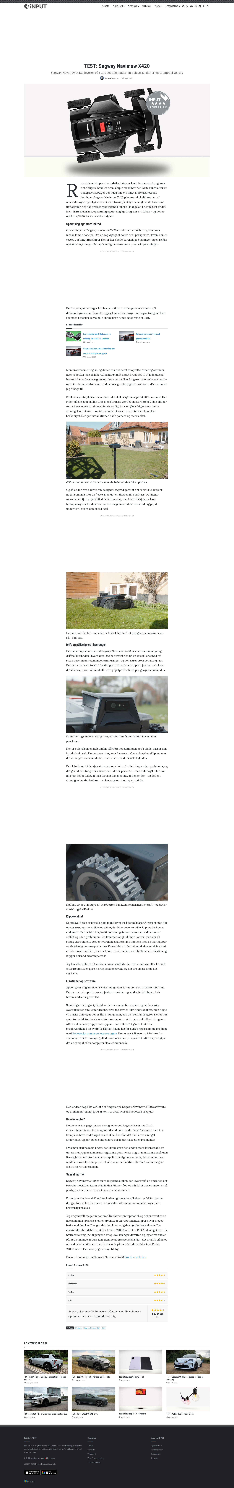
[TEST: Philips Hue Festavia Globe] (188, 1399)
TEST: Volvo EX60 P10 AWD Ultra (85, 1414)
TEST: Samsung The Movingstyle (132, 1414)
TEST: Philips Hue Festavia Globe (180, 1414)
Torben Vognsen (111, 78)
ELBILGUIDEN (118, 6)
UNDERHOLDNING (171, 6)
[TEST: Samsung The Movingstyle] (140, 1399)
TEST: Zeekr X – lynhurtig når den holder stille (91, 1377)
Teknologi (91, 1454)
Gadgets (91, 1450)
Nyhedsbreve (156, 1445)
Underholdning (94, 1462)
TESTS (157, 6)
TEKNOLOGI (146, 6)
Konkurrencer (157, 1450)
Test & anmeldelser (95, 1458)
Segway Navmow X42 (91, 1328)
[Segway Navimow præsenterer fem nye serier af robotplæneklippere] (73, 351)
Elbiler (90, 1445)
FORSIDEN (105, 6)
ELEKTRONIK (132, 6)
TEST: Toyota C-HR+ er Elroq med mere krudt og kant (45, 1414)
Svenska (30, 1482)
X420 (103, 1328)
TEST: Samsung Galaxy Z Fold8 (131, 1377)
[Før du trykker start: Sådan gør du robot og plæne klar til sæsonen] (73, 336)
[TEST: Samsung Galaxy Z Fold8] (140, 1362)
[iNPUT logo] (35, 6)
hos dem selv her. (136, 1257)
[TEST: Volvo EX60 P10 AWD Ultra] (93, 1399)
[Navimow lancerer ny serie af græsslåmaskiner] (126, 336)
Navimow (78, 1328)
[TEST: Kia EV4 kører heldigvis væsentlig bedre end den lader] (46, 1362)
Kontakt (154, 1458)
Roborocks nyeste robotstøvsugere (94, 1033)
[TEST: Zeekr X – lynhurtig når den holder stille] (93, 1362)
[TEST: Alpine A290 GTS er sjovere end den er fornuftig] (188, 1362)
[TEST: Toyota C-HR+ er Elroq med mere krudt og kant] (46, 1399)
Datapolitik (155, 1454)
